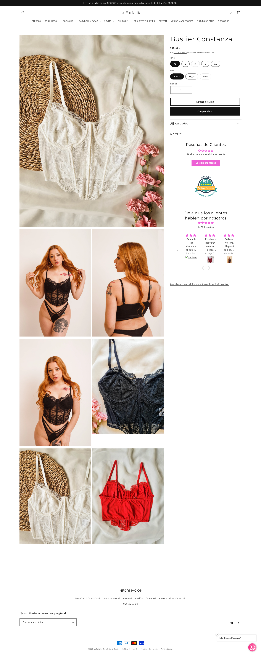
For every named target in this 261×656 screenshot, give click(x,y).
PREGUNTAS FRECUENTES (172, 598)
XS (175, 63)
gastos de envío (180, 52)
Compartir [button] (177, 133)
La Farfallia (98, 649)
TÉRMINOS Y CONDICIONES (87, 598)
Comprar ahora (205, 111)
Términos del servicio (150, 649)
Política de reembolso (130, 649)
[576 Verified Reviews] (205, 198)
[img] (205, 223)
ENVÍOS (139, 598)
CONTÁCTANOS (130, 603)
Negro (192, 76)
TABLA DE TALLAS (111, 598)
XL (215, 63)
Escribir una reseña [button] (206, 162)
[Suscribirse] (72, 622)
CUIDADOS (151, 598)
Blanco (177, 76)
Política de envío (167, 649)
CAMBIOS (127, 598)
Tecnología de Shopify (111, 649)
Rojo (207, 77)
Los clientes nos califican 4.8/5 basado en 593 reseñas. (199, 284)
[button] (22, 12)
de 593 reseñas (206, 227)
